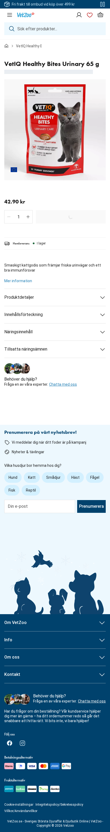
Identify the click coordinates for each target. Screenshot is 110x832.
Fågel (94, 477)
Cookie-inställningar (18, 804)
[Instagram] (22, 743)
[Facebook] (9, 743)
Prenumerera (91, 506)
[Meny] (9, 15)
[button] (9, 216)
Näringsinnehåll (18, 331)
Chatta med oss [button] (63, 384)
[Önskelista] (89, 15)
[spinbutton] (18, 216)
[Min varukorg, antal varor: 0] (100, 15)
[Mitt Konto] (79, 15)
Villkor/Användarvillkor (20, 811)
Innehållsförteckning (23, 314)
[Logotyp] (25, 15)
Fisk (12, 490)
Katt (32, 477)
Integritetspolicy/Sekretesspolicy (59, 804)
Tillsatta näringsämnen (25, 349)
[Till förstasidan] (6, 46)
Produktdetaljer (19, 297)
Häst (75, 477)
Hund (13, 477)
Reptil (31, 490)
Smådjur (53, 477)
